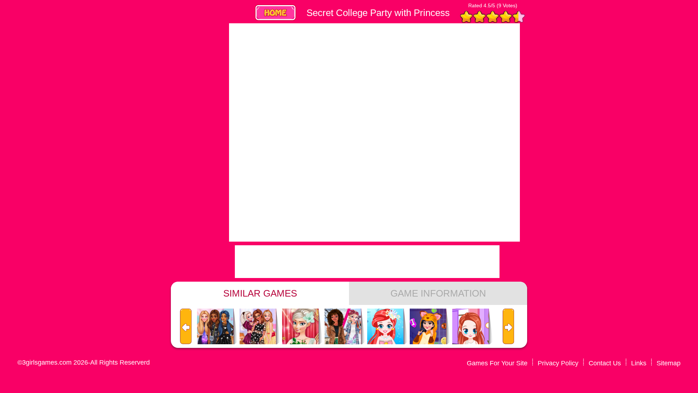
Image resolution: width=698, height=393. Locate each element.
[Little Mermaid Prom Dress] (385, 327)
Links (638, 363)
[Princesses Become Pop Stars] (258, 327)
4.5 (487, 5)
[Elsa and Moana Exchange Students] (343, 327)
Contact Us (605, 363)
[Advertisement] (167, 132)
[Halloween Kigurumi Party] (428, 327)
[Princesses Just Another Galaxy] (215, 327)
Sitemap (669, 363)
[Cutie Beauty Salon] (470, 327)
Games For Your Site (497, 363)
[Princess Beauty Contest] (300, 327)
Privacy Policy (558, 363)
